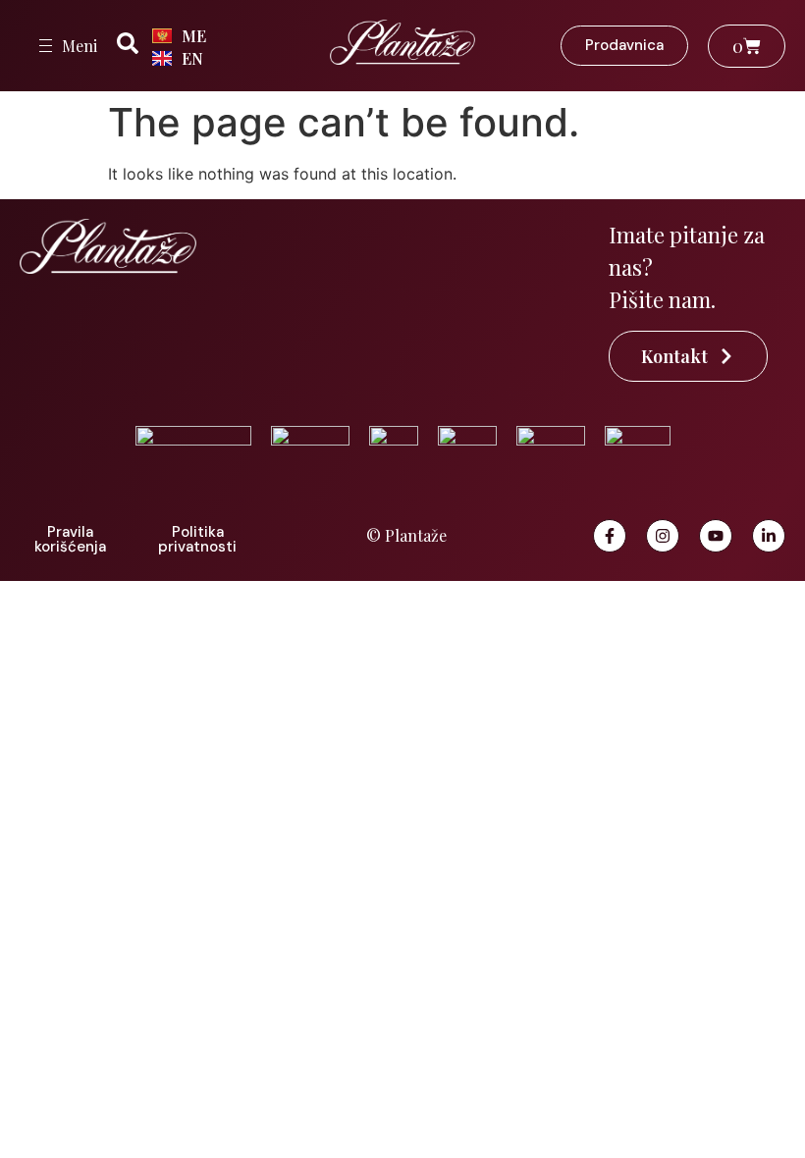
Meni (79, 45)
